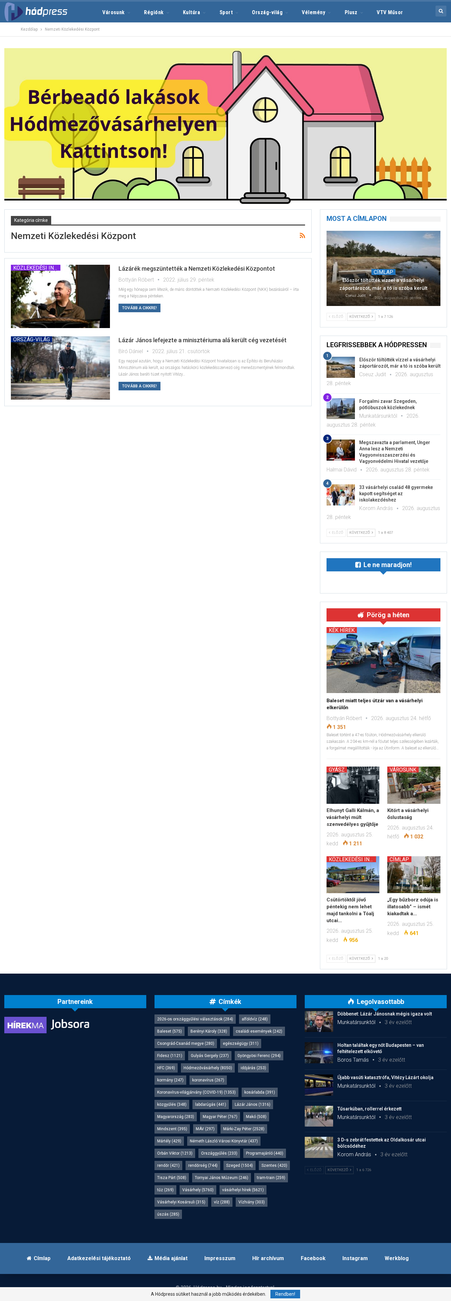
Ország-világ (267, 12)
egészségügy (241, 1043)
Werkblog (397, 1258)
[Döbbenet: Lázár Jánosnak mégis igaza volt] (319, 1021)
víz (222, 1202)
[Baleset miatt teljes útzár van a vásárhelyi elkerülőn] (383, 660)
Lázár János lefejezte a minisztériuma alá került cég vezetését (203, 340)
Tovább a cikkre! (139, 308)
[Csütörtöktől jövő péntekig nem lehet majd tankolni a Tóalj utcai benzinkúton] (353, 874)
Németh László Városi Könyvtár (224, 1141)
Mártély (169, 1141)
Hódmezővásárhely (208, 1068)
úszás (168, 1214)
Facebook (313, 1258)
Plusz (351, 12)
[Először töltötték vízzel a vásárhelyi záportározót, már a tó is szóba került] (383, 268)
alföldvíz (255, 1019)
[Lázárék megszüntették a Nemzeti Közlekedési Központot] (60, 296)
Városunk (113, 12)
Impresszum (219, 1258)
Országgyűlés (219, 1153)
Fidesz (169, 1055)
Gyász (337, 769)
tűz (165, 1190)
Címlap (383, 272)
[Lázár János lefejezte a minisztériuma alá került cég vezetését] (60, 368)
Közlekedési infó (36, 268)
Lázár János (252, 1104)
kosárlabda (259, 1092)
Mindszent (172, 1129)
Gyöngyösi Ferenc (259, 1055)
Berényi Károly (209, 1031)
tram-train (271, 1177)
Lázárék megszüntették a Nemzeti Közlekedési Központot (197, 268)
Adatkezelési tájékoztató (99, 1258)
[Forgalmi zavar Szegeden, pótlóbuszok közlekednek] (341, 408)
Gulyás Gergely (210, 1055)
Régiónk (153, 12)
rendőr (168, 1165)
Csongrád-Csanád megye (185, 1043)
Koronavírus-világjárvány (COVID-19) (196, 1092)
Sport (226, 12)
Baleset (169, 1031)
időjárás (253, 1068)
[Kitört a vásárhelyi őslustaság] (413, 785)
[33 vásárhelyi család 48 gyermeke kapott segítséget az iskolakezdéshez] (341, 494)
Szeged (239, 1165)
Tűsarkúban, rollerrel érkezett (369, 1108)
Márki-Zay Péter (243, 1129)
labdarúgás (210, 1104)
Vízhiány (251, 1202)
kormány (170, 1080)
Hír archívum (268, 1258)
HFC (166, 1068)
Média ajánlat (171, 1258)
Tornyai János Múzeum (221, 1177)
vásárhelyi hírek (243, 1190)
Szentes (274, 1165)
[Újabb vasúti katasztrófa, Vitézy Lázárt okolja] (319, 1085)
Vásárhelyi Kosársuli (181, 1202)
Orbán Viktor (174, 1153)
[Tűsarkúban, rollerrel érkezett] (319, 1116)
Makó (256, 1116)
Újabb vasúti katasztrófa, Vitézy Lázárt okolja (385, 1077)
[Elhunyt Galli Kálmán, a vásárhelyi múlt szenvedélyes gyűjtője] (353, 785)
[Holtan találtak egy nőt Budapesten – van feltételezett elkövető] (319, 1052)
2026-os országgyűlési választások (195, 1019)
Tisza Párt (171, 1177)
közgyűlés (172, 1104)
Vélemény (313, 12)
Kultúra (191, 12)
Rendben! (285, 1294)
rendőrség (203, 1165)
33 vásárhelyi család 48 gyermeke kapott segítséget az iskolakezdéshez (396, 493)
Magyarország (175, 1116)
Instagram (355, 1258)
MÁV (205, 1129)
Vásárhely (198, 1190)
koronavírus (208, 1080)
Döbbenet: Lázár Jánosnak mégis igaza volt (384, 1013)
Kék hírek (342, 630)
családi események (259, 1031)
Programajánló (264, 1153)
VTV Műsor (390, 12)
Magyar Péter (220, 1116)
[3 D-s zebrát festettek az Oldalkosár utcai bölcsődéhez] (319, 1147)
